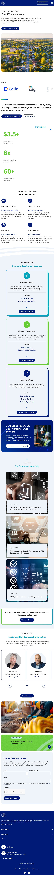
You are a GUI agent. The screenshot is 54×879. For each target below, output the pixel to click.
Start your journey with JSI (11, 116)
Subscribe (6, 858)
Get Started (42, 3)
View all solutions (27, 620)
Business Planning (27, 298)
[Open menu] (52, 3)
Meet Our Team (27, 696)
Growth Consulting (27, 396)
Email (19, 777)
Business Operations (27, 402)
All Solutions (29, 116)
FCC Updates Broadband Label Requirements (26, 597)
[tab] (26, 685)
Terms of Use (18, 869)
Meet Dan (12, 676)
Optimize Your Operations (27, 412)
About (3, 839)
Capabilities (5, 829)
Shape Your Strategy (26, 311)
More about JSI (5, 824)
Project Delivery (26, 347)
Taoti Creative (32, 865)
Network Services (27, 399)
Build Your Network (27, 360)
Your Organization (33, 770)
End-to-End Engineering (26, 301)
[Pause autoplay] (52, 89)
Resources (4, 834)
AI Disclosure (35, 869)
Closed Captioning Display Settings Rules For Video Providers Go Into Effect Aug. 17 (25, 508)
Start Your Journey (9, 29)
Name (5, 770)
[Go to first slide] (44, 686)
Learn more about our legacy (17, 446)
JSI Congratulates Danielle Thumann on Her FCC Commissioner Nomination (27, 552)
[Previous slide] (10, 686)
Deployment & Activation (27, 350)
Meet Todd (37, 676)
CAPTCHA (6, 788)
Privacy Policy (26, 869)
